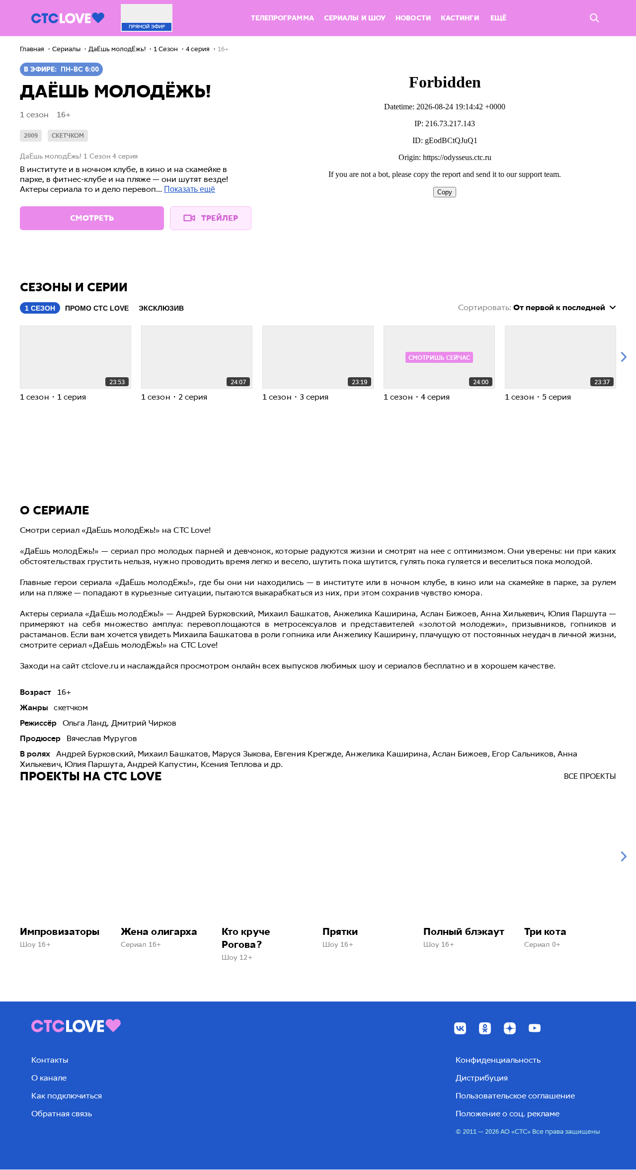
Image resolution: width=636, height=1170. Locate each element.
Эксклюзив (161, 308)
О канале (49, 1078)
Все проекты (590, 776)
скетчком (68, 136)
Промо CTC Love (97, 308)
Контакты (49, 1060)
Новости (413, 18)
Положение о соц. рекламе (507, 1113)
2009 (31, 136)
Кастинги (460, 18)
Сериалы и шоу (355, 18)
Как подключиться (66, 1095)
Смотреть (92, 218)
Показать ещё (189, 189)
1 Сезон (40, 308)
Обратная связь (61, 1113)
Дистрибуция (482, 1078)
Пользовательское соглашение (515, 1095)
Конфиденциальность (498, 1060)
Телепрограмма (282, 18)
